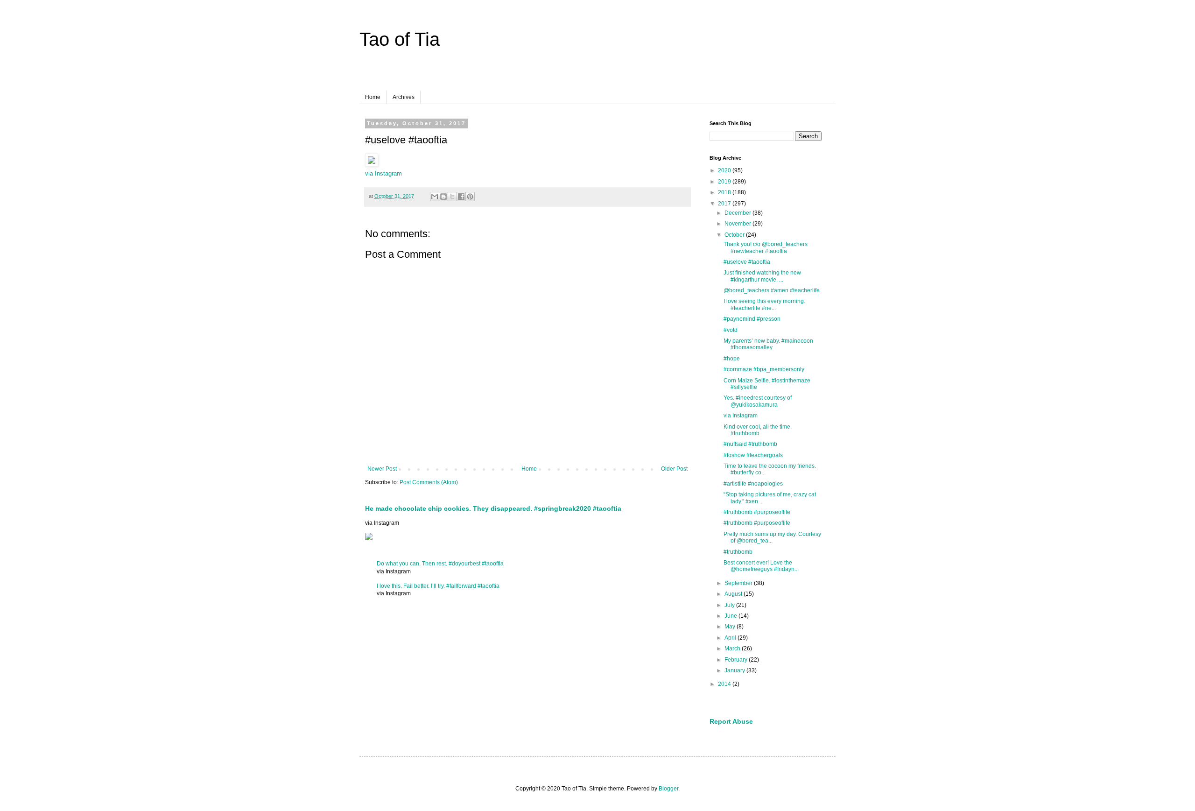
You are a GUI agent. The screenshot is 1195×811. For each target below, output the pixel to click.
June (731, 616)
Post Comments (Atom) (429, 482)
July (730, 605)
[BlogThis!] (443, 196)
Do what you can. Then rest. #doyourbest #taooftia (440, 563)
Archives (404, 97)
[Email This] (434, 196)
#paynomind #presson (752, 319)
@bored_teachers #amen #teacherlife (772, 290)
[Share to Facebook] (461, 196)
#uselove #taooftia (747, 262)
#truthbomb (738, 552)
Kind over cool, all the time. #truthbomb (758, 430)
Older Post (674, 468)
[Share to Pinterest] (470, 196)
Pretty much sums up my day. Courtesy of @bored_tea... (772, 537)
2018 (725, 192)
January (735, 670)
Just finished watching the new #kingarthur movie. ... (762, 275)
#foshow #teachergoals (753, 455)
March (733, 648)
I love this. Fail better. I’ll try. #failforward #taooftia (438, 586)
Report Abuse (731, 721)
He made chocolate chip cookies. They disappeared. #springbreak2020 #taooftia (493, 508)
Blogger (668, 788)
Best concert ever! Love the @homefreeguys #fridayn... (761, 565)
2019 (725, 181)
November (738, 223)
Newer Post (382, 468)
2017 (725, 203)
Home (372, 97)
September (739, 583)
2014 (725, 684)
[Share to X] (452, 196)
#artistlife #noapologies (753, 483)
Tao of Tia (399, 39)
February (736, 659)
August (734, 594)
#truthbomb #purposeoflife (757, 512)
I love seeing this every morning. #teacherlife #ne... (764, 304)
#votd (731, 330)
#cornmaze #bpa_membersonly (764, 369)
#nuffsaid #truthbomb (750, 444)
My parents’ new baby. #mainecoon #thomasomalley (768, 344)
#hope (732, 358)
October (735, 235)
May (730, 626)
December (738, 213)
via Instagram (383, 173)
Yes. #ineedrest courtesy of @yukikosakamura (758, 401)
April (731, 638)
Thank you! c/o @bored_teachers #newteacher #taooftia (766, 247)
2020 (725, 170)
